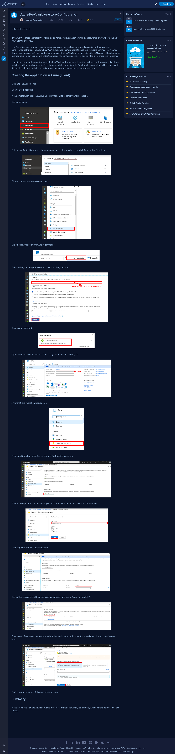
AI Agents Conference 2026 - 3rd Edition (149, 29)
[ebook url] (135, 68)
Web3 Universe (80, 752)
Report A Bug (115, 748)
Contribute (166, 4)
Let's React (69, 752)
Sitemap (141, 748)
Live (97, 4)
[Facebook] (66, 742)
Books (90, 4)
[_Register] (4, 745)
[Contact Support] (108, 742)
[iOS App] (102, 742)
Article (118, 20)
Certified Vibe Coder (138, 97)
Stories (44, 752)
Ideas (106, 748)
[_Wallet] (4, 25)
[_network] (4, 39)
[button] (79, 20)
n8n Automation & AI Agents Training (145, 114)
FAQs (123, 748)
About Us (33, 748)
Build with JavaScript (126, 752)
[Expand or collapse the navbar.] (4, 10)
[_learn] (4, 29)
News (55, 4)
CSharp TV (52, 752)
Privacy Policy (54, 748)
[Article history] (50, 20)
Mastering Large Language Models (144, 87)
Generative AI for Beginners (141, 108)
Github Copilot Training (139, 103)
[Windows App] (90, 742)
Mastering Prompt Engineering (142, 92)
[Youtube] (84, 742)
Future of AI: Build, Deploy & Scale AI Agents (150, 21)
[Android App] (96, 742)
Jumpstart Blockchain (109, 752)
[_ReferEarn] (4, 43)
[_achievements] (4, 34)
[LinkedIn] (78, 742)
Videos (63, 4)
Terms (62, 748)
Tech (48, 4)
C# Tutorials (87, 748)
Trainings (81, 4)
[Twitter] (72, 742)
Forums (71, 4)
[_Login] (4, 750)
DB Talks (60, 752)
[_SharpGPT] (4, 53)
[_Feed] (4, 16)
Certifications (131, 748)
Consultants (98, 748)
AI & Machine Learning (138, 81)
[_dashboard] (4, 20)
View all (168, 14)
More (104, 4)
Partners (78, 748)
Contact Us (42, 748)
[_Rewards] (4, 48)
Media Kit (69, 748)
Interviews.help (93, 752)
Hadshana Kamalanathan (34, 20)
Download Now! (154, 57)
